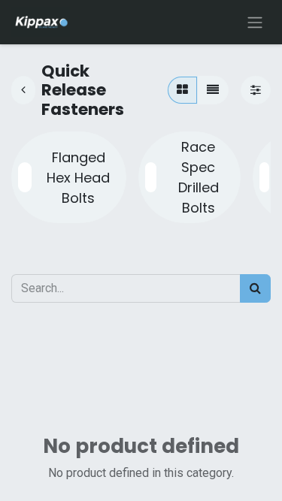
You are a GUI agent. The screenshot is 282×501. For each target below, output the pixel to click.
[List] (213, 90)
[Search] (255, 288)
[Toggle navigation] (255, 22)
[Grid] (182, 90)
